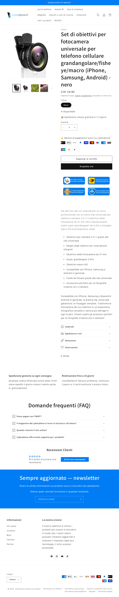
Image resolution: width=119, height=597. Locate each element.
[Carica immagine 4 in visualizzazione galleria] (44, 88)
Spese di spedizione (83, 96)
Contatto (11, 530)
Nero (66, 105)
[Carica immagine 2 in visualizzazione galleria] (26, 88)
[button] (98, 15)
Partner (10, 544)
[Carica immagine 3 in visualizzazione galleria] (35, 88)
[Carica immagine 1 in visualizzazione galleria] (16, 88)
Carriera (11, 539)
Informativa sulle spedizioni (76, 591)
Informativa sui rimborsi (52, 589)
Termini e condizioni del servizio (99, 589)
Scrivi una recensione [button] (75, 459)
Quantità (64, 122)
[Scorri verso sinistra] (9, 88)
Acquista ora (86, 166)
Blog (9, 535)
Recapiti (92, 591)
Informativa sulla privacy (74, 589)
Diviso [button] (66, 356)
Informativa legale (105, 591)
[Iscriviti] (80, 499)
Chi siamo (11, 526)
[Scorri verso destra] (51, 88)
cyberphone (19, 589)
